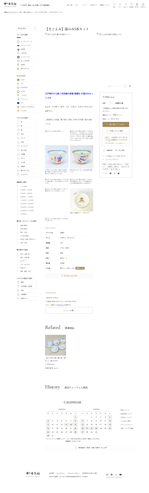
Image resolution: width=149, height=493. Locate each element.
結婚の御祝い (24, 225)
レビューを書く (69, 310)
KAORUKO (24, 87)
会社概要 (51, 473)
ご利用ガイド (93, 5)
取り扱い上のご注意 (70, 275)
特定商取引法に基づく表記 (89, 473)
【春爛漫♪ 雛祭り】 (113, 166)
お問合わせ (143, 7)
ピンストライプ (26, 45)
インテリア (24, 146)
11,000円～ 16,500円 (27, 200)
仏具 (22, 290)
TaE (22, 83)
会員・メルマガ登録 (127, 428)
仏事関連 (23, 294)
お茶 (22, 134)
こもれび (23, 95)
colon (22, 79)
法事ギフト (24, 298)
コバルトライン (26, 57)
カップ (23, 138)
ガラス (23, 158)
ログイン (61, 305)
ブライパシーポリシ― (74, 473)
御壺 (22, 282)
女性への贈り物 (24, 254)
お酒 (22, 142)
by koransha (21, 76)
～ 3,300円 (23, 186)
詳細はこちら (80, 268)
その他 (23, 162)
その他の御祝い (24, 235)
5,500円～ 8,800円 (26, 193)
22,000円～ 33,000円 (27, 207)
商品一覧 (69, 5)
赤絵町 (23, 64)
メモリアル (24, 174)
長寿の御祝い (24, 229)
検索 (114, 7)
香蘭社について (104, 5)
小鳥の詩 (23, 53)
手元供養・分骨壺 (26, 286)
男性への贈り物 (24, 257)
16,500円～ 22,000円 (27, 203)
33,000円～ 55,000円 (27, 210)
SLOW (23, 91)
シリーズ (84, 5)
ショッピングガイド (111, 159)
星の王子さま (25, 68)
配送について (125, 410)
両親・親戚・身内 (25, 271)
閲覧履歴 (132, 7)
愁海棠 (23, 49)
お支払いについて (126, 417)
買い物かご (137, 7)
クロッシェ (24, 99)
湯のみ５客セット (115, 169)
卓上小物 (23, 150)
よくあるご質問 (126, 421)
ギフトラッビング (126, 424)
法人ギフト (23, 261)
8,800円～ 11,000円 (26, 196)
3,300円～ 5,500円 (26, 190)
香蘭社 (104, 164)
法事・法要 (23, 242)
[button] (125, 86)
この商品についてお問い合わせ (115, 156)
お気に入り (125, 7)
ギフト (77, 5)
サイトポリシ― (61, 473)
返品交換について (126, 413)
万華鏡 (23, 154)
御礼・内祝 (23, 232)
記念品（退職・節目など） (115, 164)
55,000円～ (23, 214)
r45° (23, 103)
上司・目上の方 (24, 264)
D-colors (24, 110)
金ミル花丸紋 (25, 60)
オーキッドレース (26, 41)
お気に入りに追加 (116, 131)
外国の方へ (23, 268)
